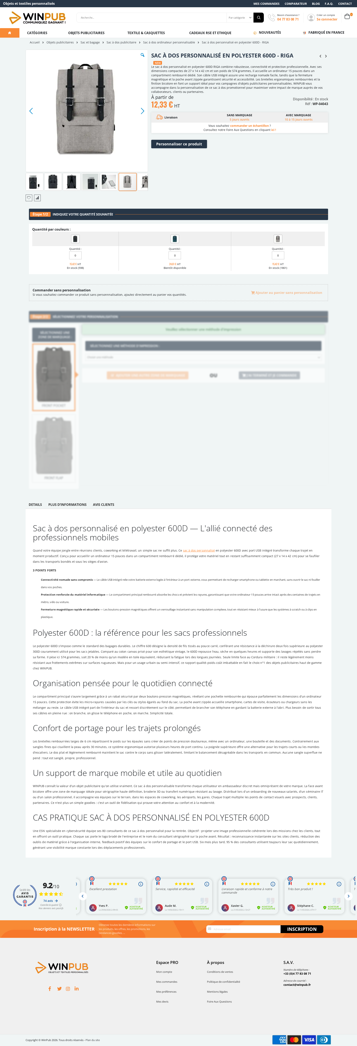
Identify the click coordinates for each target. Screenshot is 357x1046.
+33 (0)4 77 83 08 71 (297, 973)
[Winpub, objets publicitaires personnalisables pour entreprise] (37, 17)
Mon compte (164, 972)
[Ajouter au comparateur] (37, 198)
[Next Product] (326, 56)
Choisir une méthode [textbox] (100, 357)
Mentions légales (217, 991)
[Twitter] (61, 989)
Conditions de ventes (220, 972)
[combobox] (170, 18)
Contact (345, 4)
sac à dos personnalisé (199, 550)
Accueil (35, 42)
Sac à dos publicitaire (121, 42)
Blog (316, 4)
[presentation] (35, 505)
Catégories (37, 33)
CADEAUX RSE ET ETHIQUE (210, 33)
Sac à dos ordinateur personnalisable (169, 42)
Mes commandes (266, 4)
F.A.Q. (329, 4)
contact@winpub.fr (297, 985)
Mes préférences (166, 991)
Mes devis (162, 1001)
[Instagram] (70, 989)
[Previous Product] (320, 56)
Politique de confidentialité (223, 982)
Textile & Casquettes (146, 33)
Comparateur (296, 4)
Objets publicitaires (86, 33)
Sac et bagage (90, 42)
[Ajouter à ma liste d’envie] (29, 198)
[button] (142, 58)
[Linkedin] (79, 989)
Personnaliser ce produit (179, 143)
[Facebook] (53, 989)
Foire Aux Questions (219, 1001)
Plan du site (93, 1040)
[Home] (9, 33)
